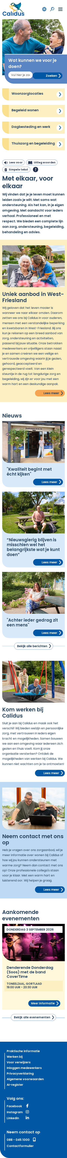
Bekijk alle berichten (32, 646)
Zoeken (51, 75)
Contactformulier (20, 1146)
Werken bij (15, 1056)
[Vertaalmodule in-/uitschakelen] (44, 9)
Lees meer (59, 94)
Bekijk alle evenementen (32, 1017)
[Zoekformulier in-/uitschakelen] (52, 9)
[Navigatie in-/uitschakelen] (60, 9)
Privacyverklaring (20, 1073)
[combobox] (20, 75)
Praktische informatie (23, 1051)
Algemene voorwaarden (25, 1079)
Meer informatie (43, 1003)
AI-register (15, 1085)
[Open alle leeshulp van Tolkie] (35, 169)
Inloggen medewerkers (24, 1068)
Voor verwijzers (19, 1062)
